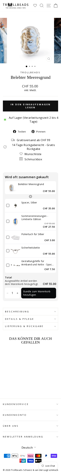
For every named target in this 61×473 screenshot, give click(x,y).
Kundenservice (16, 404)
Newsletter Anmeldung (23, 436)
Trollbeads (30, 72)
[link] (11, 188)
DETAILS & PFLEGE (19, 318)
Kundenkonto (15, 414)
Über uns (11, 425)
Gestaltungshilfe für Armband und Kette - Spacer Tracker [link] (37, 262)
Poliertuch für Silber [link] (32, 234)
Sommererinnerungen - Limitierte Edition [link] (34, 217)
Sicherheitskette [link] (30, 247)
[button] (7, 293)
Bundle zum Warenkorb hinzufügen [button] (36, 293)
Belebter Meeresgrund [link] (31, 184)
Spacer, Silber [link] (29, 202)
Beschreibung (17, 311)
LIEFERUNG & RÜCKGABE (24, 326)
